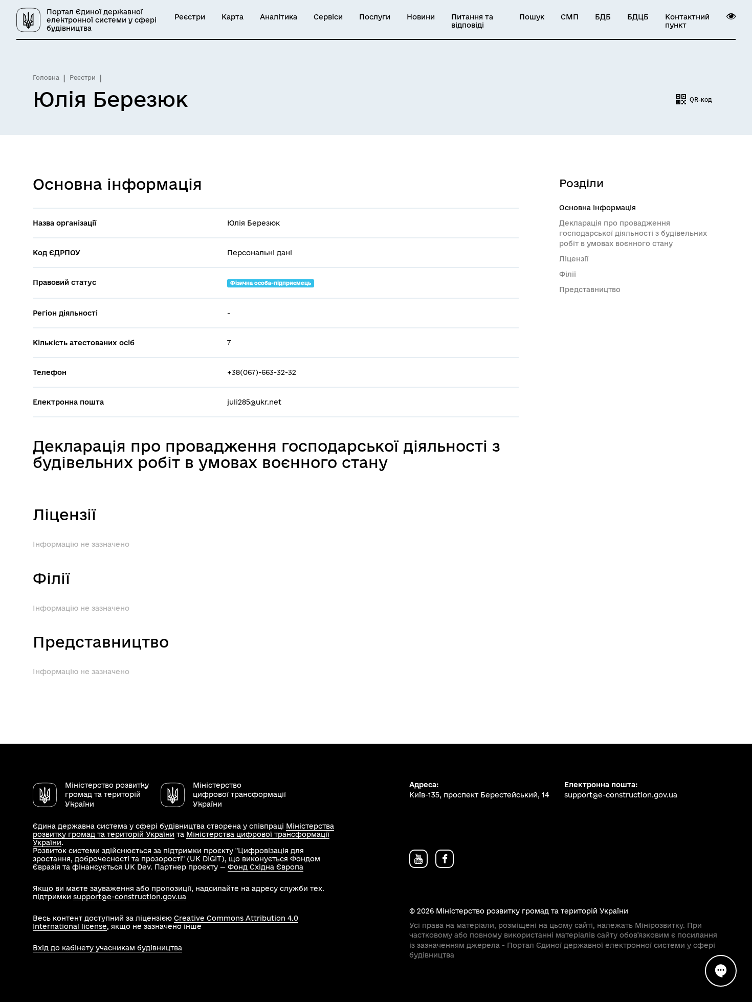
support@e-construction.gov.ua (129, 897)
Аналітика (278, 17)
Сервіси (328, 17)
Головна (46, 77)
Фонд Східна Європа (265, 867)
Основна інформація (597, 208)
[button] (731, 16)
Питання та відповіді (472, 21)
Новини (421, 17)
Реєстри (189, 17)
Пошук (531, 17)
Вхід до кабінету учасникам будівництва (107, 948)
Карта (233, 17)
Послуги (374, 17)
